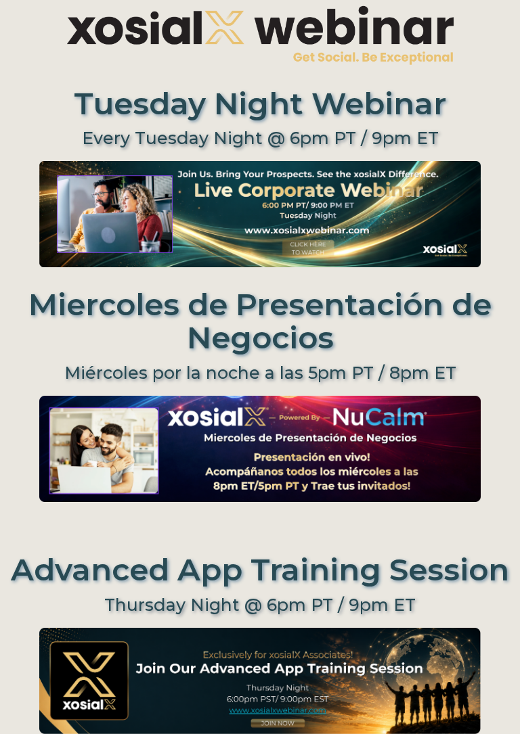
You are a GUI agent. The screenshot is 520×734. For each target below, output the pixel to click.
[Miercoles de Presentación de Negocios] (260, 462)
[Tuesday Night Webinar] (260, 212)
